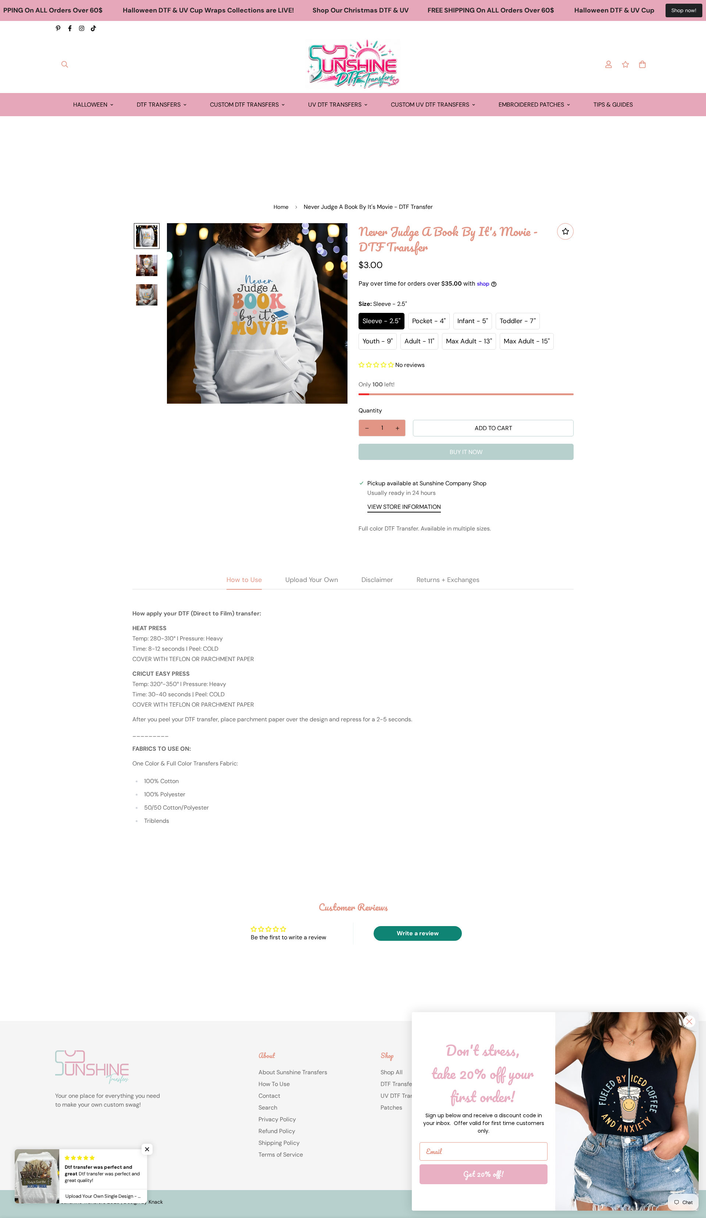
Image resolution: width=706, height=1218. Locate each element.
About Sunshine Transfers (292, 1072)
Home (281, 207)
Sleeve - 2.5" (381, 321)
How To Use (274, 1084)
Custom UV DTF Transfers (430, 104)
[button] (376, 365)
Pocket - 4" (429, 321)
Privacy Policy (277, 1119)
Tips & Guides (613, 104)
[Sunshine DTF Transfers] (353, 64)
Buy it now (466, 452)
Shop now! (683, 10)
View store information (404, 507)
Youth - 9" (378, 341)
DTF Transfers (159, 104)
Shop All (392, 1072)
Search (267, 1107)
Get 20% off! (483, 1174)
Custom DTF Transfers (244, 104)
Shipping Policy (279, 1143)
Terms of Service (280, 1154)
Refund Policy (276, 1131)
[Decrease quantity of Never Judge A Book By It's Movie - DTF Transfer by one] (367, 428)
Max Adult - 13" (469, 341)
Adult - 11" (419, 341)
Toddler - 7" (518, 321)
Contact (269, 1096)
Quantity (370, 410)
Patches (391, 1107)
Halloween (90, 104)
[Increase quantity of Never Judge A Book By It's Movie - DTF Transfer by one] (397, 428)
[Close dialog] (689, 1021)
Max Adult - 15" (527, 341)
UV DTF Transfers (334, 104)
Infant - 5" (472, 321)
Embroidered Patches (531, 104)
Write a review (418, 933)
